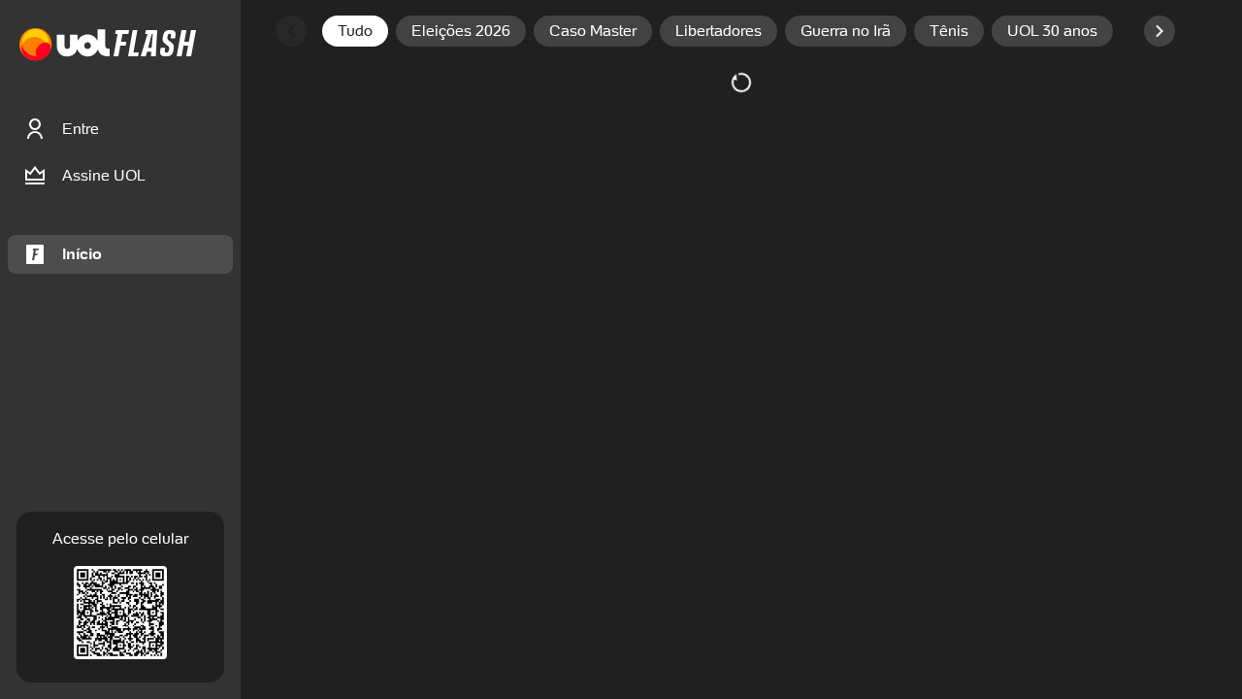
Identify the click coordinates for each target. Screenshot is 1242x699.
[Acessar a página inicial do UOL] (64, 45)
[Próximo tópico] (1159, 31)
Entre (80, 128)
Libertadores (718, 30)
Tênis (949, 30)
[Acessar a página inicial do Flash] (155, 45)
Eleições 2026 (460, 30)
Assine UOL (104, 175)
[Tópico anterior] (291, 31)
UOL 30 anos (1052, 30)
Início (82, 254)
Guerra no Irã (846, 30)
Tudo (355, 30)
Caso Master (593, 30)
